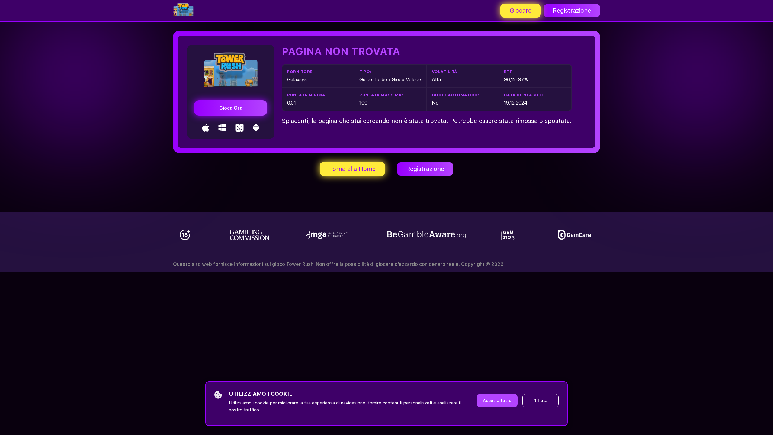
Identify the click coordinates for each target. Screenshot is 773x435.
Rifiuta (541, 400)
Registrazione (572, 10)
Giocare (520, 10)
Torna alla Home (352, 168)
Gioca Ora (230, 108)
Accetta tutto (497, 400)
